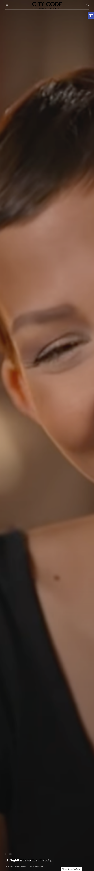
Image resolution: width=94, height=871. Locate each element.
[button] (91, 15)
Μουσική (8, 854)
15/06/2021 (9, 866)
